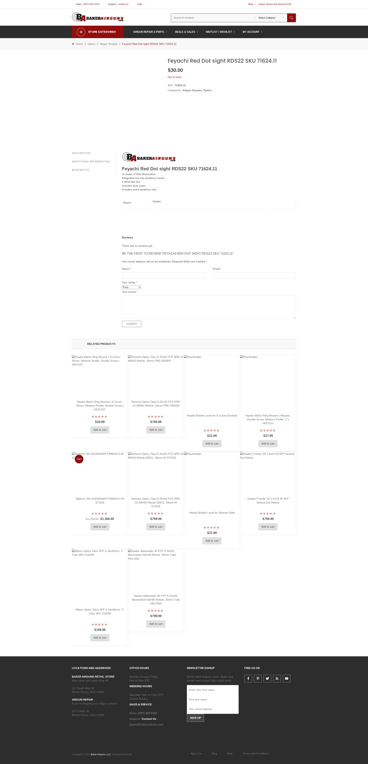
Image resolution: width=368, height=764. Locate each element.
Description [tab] (81, 153)
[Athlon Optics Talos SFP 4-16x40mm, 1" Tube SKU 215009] (100, 577)
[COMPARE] (101, 392)
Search (291, 17)
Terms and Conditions (255, 753)
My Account (251, 31)
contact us (123, 4)
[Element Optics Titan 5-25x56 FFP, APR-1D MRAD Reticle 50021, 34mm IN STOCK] (156, 473)
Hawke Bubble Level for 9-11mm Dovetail (212, 415)
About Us (196, 753)
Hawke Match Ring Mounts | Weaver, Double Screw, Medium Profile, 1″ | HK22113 (268, 419)
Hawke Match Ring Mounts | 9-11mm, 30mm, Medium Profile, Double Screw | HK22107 (99, 405)
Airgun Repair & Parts (148, 31)
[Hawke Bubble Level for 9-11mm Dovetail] (212, 383)
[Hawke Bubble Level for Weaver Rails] (212, 480)
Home (79, 43)
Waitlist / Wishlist (219, 31)
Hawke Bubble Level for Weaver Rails (212, 512)
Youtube (286, 678)
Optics (91, 43)
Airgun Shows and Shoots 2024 (274, 4)
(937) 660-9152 (91, 4)
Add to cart (99, 429)
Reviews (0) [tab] (80, 170)
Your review (130, 291)
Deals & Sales (185, 31)
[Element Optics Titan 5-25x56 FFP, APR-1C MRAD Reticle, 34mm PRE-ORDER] (156, 376)
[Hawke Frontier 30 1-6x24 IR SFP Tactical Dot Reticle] (268, 473)
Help (139, 4)
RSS (277, 678)
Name (126, 268)
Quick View (110, 392)
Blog (250, 4)
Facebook (248, 678)
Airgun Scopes (108, 43)
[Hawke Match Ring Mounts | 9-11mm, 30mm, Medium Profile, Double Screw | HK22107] (100, 376)
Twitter (267, 678)
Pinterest (258, 678)
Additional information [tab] (91, 161)
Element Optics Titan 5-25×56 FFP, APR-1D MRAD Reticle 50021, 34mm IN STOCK (156, 502)
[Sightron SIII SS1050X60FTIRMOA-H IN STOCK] (100, 473)
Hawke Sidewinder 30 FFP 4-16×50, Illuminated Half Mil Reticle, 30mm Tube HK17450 (156, 599)
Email (217, 268)
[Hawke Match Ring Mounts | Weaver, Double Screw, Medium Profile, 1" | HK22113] (268, 383)
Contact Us (149, 718)
